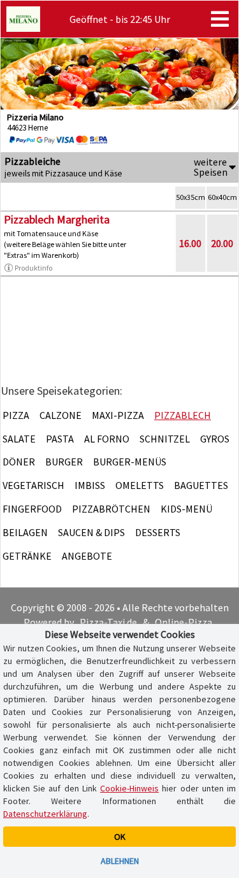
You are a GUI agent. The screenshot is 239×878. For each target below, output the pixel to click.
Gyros (214, 438)
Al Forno (106, 438)
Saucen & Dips (91, 532)
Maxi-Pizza (118, 415)
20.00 (222, 243)
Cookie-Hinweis (129, 788)
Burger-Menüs (129, 461)
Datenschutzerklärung (45, 813)
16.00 (190, 243)
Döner (19, 461)
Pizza (16, 415)
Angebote (87, 555)
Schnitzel (165, 438)
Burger (64, 461)
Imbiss (90, 485)
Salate (19, 438)
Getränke (27, 555)
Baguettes (201, 485)
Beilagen (25, 532)
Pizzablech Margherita (57, 219)
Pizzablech (182, 415)
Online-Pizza (183, 622)
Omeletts (139, 485)
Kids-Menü (186, 508)
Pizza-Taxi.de (108, 622)
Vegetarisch (33, 485)
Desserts (157, 532)
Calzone (61, 415)
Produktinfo (33, 268)
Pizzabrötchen (111, 508)
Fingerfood (32, 508)
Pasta (60, 438)
